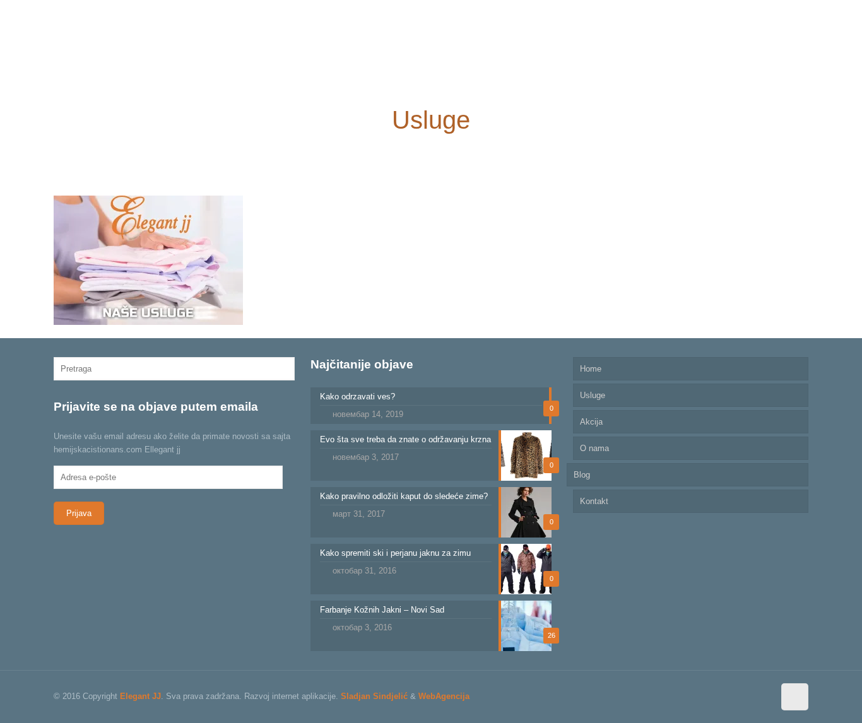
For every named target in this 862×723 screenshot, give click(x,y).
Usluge (592, 395)
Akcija (591, 421)
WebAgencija (443, 696)
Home (590, 368)
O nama (594, 448)
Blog (582, 474)
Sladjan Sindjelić (374, 696)
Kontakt (594, 501)
